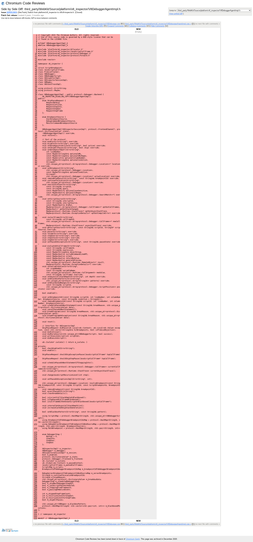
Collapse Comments (137, 26)
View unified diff (176, 14)
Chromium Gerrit (133, 539)
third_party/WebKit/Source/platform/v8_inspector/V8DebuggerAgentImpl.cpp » (158, 24)
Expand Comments (116, 26)
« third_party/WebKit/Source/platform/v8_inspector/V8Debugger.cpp (91, 24)
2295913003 (12, 12)
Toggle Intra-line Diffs (94, 26)
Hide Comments (158, 26)
